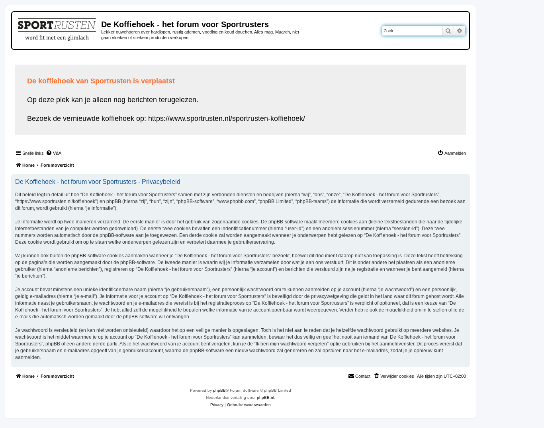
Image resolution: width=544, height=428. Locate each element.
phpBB (219, 390)
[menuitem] (53, 153)
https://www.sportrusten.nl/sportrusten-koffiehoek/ (226, 118)
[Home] (57, 28)
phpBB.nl (265, 397)
